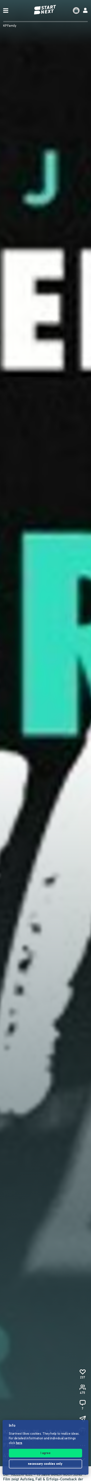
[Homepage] (45, 9)
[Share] (82, 1419)
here (19, 1443)
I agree (45, 1453)
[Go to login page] (85, 10)
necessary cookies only (45, 1464)
